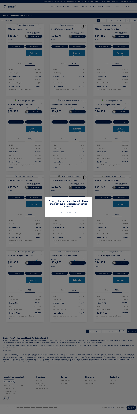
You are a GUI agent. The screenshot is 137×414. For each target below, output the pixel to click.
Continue (68, 212)
